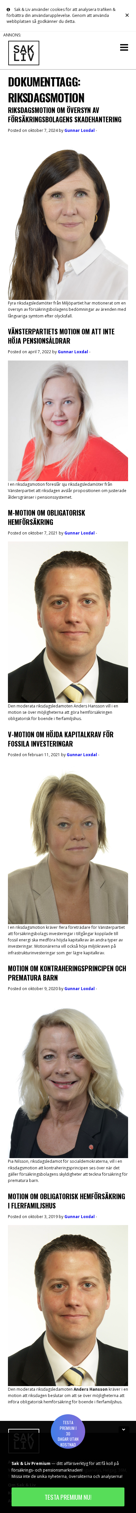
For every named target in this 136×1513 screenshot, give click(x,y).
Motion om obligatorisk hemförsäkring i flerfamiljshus (66, 1200)
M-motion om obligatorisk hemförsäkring (46, 517)
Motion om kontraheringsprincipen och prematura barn (67, 972)
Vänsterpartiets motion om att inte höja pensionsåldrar (61, 336)
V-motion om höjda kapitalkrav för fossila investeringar (61, 739)
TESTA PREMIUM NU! (68, 1497)
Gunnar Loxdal (79, 130)
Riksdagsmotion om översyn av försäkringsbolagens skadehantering (64, 114)
